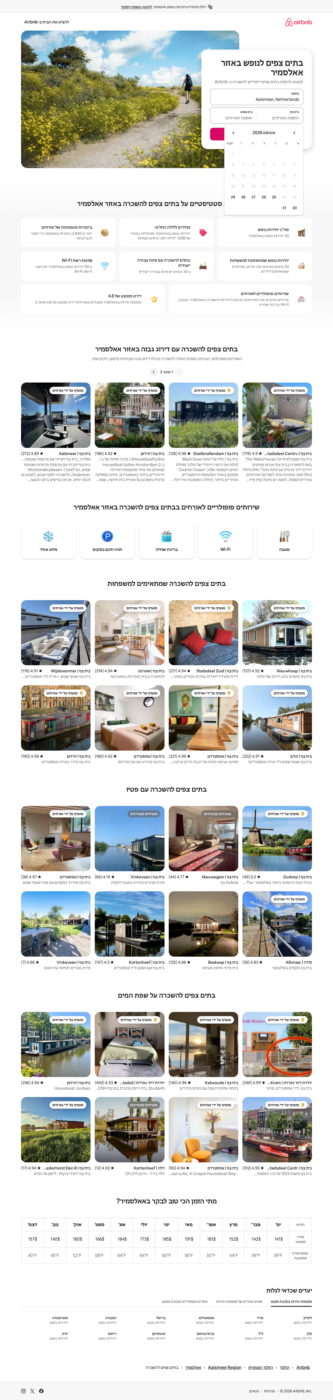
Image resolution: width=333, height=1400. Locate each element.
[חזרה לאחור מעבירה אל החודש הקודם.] (294, 132)
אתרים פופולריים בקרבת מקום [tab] (185, 1301)
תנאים (254, 1391)
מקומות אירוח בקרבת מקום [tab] (291, 1301)
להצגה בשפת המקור (136, 6)
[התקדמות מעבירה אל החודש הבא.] (233, 132)
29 (233, 197)
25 (274, 197)
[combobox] (256, 99)
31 (284, 207)
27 (253, 197)
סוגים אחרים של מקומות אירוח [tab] (239, 1301)
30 (294, 207)
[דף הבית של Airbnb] (298, 22)
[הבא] (154, 372)
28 (243, 197)
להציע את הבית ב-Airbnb (46, 22)
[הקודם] (179, 372)
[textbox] (280, 118)
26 (264, 197)
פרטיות (269, 1391)
